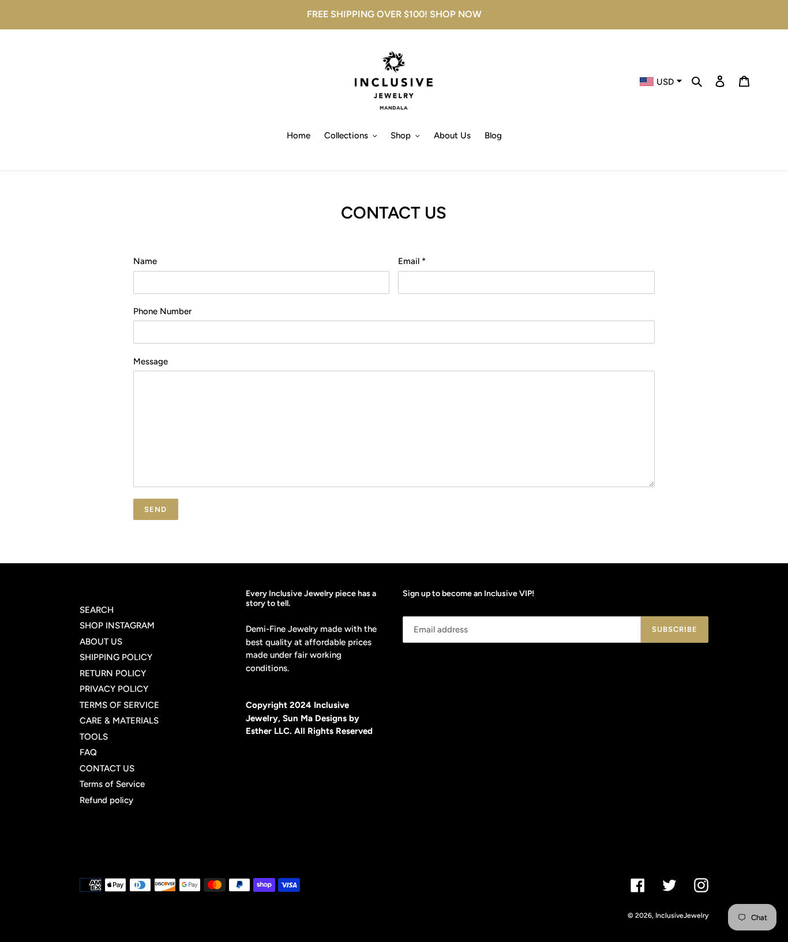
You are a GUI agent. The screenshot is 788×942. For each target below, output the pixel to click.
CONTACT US (107, 768)
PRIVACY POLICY (114, 689)
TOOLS (94, 737)
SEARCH (97, 610)
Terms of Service (112, 784)
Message (150, 361)
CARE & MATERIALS (119, 720)
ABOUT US (101, 641)
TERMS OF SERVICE (119, 705)
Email (412, 261)
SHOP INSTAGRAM (117, 625)
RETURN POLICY (113, 673)
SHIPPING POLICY (116, 657)
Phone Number (162, 311)
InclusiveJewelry (681, 915)
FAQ (88, 752)
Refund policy (106, 800)
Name (145, 261)
